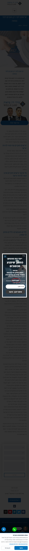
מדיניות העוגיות (13, 544)
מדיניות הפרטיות (23, 544)
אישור (21, 548)
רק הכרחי (7, 548)
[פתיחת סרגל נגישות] (3, 529)
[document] (14, 275)
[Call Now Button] (14, 529)
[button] (5, 256)
